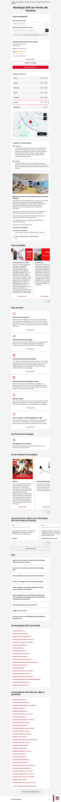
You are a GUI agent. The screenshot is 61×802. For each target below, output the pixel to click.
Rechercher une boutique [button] (30, 35)
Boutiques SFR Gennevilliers (20, 759)
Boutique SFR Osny (17, 648)
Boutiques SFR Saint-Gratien (20, 722)
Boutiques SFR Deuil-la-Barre (20, 742)
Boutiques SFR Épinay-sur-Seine (21, 751)
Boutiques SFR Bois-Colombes (21, 768)
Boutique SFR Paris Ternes (19, 685)
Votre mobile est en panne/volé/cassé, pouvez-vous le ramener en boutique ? (28, 588)
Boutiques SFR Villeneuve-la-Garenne (23, 765)
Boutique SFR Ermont (18, 631)
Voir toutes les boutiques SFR (30, 792)
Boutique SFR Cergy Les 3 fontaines (22, 642)
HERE (47, 136)
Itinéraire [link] (42, 134)
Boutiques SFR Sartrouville (20, 745)
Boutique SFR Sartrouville (19, 634)
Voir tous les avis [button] (30, 548)
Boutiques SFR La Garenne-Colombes (23, 777)
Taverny (33, 2)
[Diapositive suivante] (48, 301)
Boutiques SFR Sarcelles (19, 779)
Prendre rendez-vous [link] (30, 67)
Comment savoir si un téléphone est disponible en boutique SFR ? (28, 617)
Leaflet (38, 136)
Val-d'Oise (27, 2)
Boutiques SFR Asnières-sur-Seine (22, 771)
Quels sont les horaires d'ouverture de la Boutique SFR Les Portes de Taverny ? (28, 561)
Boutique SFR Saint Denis (19, 665)
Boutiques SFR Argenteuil (19, 725)
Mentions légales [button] (16, 799)
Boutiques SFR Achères (19, 737)
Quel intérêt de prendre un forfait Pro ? (25, 605)
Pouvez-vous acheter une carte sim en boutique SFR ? (28, 569)
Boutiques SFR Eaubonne (19, 711)
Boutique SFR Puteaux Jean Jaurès (22, 676)
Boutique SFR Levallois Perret (20, 673)
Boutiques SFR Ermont (18, 708)
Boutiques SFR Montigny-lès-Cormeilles (24, 705)
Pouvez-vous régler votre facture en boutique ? (28, 581)
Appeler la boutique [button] (30, 63)
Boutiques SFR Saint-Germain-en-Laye (23, 782)
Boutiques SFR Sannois (19, 717)
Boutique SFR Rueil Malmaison (21, 682)
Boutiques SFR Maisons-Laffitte (21, 734)
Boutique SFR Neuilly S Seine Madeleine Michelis (26, 679)
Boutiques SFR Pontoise (19, 748)
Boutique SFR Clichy (18, 668)
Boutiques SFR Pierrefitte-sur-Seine (22, 774)
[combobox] (29, 30)
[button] (47, 30)
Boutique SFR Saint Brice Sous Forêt (22, 639)
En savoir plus (30, 330)
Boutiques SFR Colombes (19, 762)
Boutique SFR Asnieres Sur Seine (21, 659)
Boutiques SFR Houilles (19, 757)
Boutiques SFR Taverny (19, 699)
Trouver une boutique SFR (17, 2)
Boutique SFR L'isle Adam (19, 656)
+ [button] (45, 114)
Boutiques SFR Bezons (18, 754)
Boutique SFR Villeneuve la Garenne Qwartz (25, 662)
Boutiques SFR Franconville (20, 702)
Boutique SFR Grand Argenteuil (21, 636)
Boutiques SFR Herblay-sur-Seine (22, 714)
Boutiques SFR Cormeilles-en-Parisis (23, 719)
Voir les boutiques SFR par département (24, 786)
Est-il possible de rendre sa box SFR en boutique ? (28, 576)
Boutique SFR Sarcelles (19, 651)
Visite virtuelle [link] (30, 59)
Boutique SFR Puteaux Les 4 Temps (22, 671)
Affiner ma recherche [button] (20, 24)
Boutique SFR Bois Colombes (20, 653)
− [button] (45, 118)
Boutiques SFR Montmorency (20, 731)
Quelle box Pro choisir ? (20, 611)
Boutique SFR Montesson (19, 645)
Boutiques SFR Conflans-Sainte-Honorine (24, 739)
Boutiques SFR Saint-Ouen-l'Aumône (23, 728)
